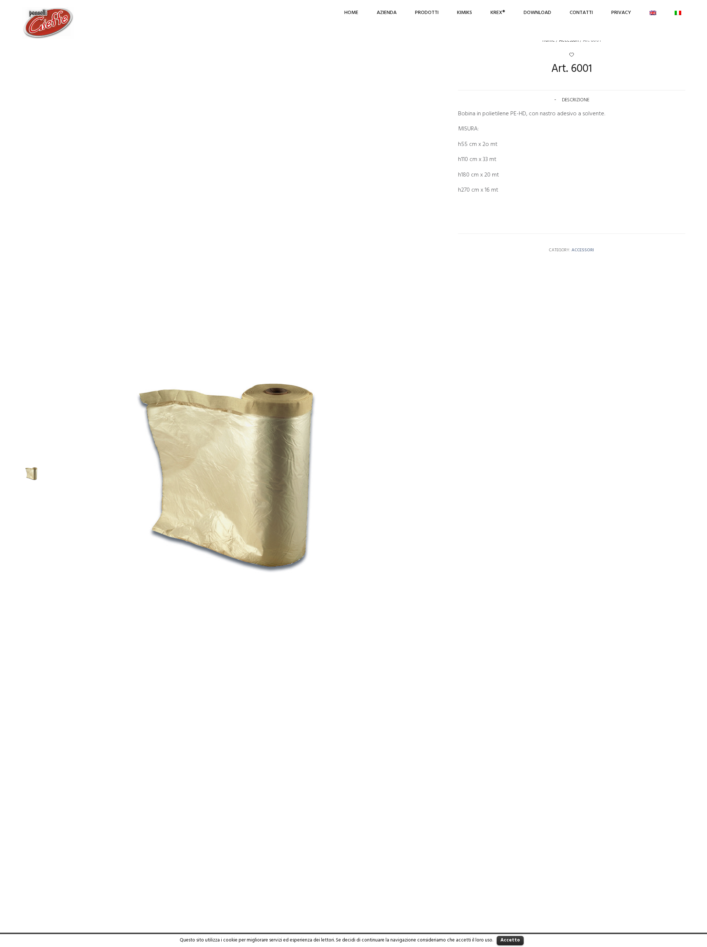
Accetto (510, 940)
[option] (31, 473)
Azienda (387, 13)
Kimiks (464, 13)
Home (351, 13)
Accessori (582, 250)
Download (537, 13)
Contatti (581, 13)
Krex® (497, 13)
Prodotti (427, 13)
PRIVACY (621, 13)
